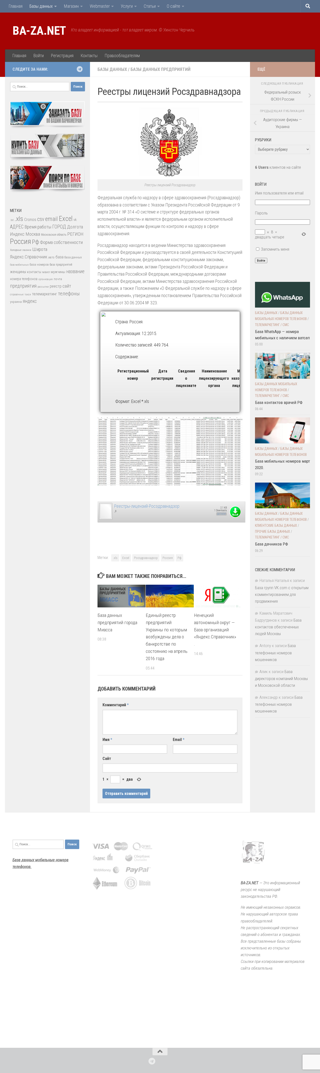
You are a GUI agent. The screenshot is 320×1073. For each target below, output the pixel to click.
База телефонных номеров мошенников (275, 652)
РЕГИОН (75, 234)
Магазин (71, 6)
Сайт (106, 758)
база (60, 256)
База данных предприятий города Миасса (117, 622)
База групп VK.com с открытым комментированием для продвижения (281, 594)
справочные (17, 294)
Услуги (127, 6)
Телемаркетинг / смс (272, 325)
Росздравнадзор (146, 558)
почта (58, 279)
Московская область (53, 234)
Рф (180, 558)
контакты (34, 272)
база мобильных (19, 264)
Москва (33, 234)
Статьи (150, 6)
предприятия (23, 286)
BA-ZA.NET (39, 31)
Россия (167, 558)
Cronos (30, 219)
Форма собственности (61, 242)
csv (40, 219)
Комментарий (115, 705)
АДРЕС (17, 227)
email (51, 218)
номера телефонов (24, 279)
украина (16, 302)
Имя (107, 739)
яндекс (30, 301)
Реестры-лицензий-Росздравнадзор (147, 506)
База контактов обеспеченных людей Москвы (278, 627)
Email (178, 739)
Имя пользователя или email (279, 192)
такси (27, 294)
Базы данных (41, 6)
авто (51, 257)
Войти (38, 55)
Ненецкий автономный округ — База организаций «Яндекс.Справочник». (215, 629)
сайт (66, 286)
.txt (12, 220)
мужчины (58, 272)
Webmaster (100, 6)
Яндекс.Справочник (28, 257)
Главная (15, 6)
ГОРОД (59, 227)
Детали (221, 514)
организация (45, 279)
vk (75, 219)
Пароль (261, 212)
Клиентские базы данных (276, 526)
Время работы (37, 227)
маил (46, 272)
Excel (125, 558)
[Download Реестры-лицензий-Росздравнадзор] (105, 518)
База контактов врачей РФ (278, 402)
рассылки (43, 286)
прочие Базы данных (272, 532)
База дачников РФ (271, 543)
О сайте (173, 6)
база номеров (39, 264)
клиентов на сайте (278, 167)
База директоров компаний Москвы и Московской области (281, 678)
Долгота (75, 227)
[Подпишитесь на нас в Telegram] (79, 69)
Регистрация (62, 55)
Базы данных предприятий (160, 69)
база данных (73, 257)
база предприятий (61, 264)
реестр (56, 286)
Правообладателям (122, 55)
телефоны (69, 294)
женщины (18, 271)
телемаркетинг (44, 294)
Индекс (17, 234)
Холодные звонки (20, 250)
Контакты (89, 55)
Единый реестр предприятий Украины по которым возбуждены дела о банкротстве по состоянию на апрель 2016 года (167, 636)
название (75, 271)
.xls (115, 558)
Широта (39, 249)
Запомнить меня (275, 249)
